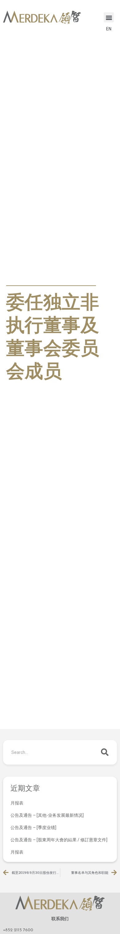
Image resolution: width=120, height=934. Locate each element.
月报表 (16, 803)
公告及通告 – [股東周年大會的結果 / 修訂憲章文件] (58, 839)
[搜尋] (104, 752)
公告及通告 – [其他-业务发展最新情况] (47, 815)
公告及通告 (20, 278)
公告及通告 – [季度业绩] (33, 827)
